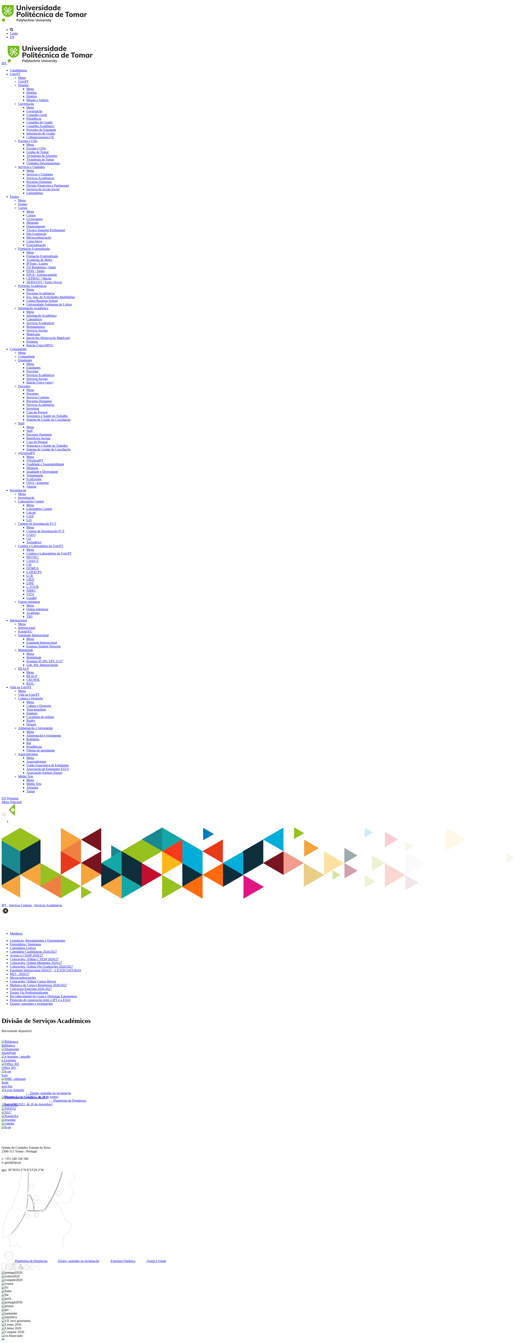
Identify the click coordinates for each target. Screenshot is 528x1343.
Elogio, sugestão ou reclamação (78, 1261)
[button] (3, 1339)
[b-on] (6, 1127)
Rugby (30, 720)
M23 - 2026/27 (19, 974)
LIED (30, 579)
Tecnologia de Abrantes (41, 156)
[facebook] (5, 1269)
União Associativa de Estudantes (47, 765)
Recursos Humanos (39, 182)
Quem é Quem (156, 1261)
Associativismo (28, 754)
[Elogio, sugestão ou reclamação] (13, 1090)
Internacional (18, 620)
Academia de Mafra (39, 260)
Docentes (24, 386)
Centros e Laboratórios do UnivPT (40, 546)
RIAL (30, 683)
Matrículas (33, 334)
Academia (33, 613)
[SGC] (7, 1112)
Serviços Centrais (37, 397)
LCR (29, 575)
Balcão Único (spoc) (39, 382)
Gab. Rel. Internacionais (42, 665)
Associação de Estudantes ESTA (47, 769)
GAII (29, 516)
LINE (30, 583)
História (23, 85)
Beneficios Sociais (38, 438)
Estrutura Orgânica (122, 1261)
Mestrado (32, 222)
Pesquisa (12, 798)
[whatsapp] (44, 1269)
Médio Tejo (25, 776)
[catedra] (8, 1123)
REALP (23, 668)
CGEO (31, 535)
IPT (4, 63)
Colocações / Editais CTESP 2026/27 (34, 959)
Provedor (32, 371)
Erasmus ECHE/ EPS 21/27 (44, 661)
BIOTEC (32, 557)
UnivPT (15, 74)
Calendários (34, 319)
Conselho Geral (36, 115)
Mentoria (32, 468)
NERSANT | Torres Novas (44, 282)
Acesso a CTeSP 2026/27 (26, 955)
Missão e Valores (37, 100)
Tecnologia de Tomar (40, 159)
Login (14, 33)
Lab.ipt (31, 512)
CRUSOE (33, 680)
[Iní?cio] (45, 22)
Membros (16, 933)
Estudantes (25, 360)
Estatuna (32, 713)
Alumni (31, 486)
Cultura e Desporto (30, 698)
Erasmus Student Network (43, 646)
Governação (26, 103)
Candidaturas (18, 70)
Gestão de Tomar (37, 152)
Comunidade (18, 349)
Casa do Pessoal (36, 412)
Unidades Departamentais (43, 163)
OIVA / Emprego (37, 483)
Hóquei (31, 724)
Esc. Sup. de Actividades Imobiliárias (50, 297)
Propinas (32, 341)
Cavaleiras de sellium (40, 717)
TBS (29, 616)
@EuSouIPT (26, 453)
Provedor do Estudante (41, 130)
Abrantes (32, 787)
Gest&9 (31, 598)
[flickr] (36, 1269)
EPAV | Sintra (35, 271)
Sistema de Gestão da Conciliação (48, 419)
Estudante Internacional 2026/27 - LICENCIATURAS (45, 970)
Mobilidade (25, 650)
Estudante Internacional (33, 635)
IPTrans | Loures (37, 263)
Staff (21, 423)
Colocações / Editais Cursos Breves (33, 981)
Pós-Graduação (36, 234)
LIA (29, 520)
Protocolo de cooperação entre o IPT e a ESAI (40, 1000)
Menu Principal (12, 802)
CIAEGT (32, 561)
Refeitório (32, 739)
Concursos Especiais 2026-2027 (31, 989)
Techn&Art (33, 542)
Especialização (36, 245)
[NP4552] (9, 1108)
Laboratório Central (31, 501)
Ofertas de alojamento (40, 750)
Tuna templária (36, 709)
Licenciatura (34, 219)
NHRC (31, 590)
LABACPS (34, 572)
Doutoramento (35, 226)
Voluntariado (34, 475)
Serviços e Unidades (31, 167)
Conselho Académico (40, 126)
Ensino (14, 196)
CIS (29, 564)
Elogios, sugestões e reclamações (31, 1003)
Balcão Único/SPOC (40, 345)
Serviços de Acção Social (42, 189)
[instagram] (12, 1269)
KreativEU (25, 631)
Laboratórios (34, 193)
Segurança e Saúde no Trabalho (47, 416)
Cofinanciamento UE (40, 137)
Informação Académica (33, 308)
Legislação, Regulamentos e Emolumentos (37, 940)
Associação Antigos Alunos (44, 772)
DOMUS (32, 568)
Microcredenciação (38, 237)
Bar (28, 743)
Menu (22, 77)
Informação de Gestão (40, 133)
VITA (30, 594)
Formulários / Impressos (25, 944)
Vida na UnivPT (20, 687)
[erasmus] (8, 1119)
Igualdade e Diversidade (42, 471)
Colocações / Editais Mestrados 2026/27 (36, 963)
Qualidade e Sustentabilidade (45, 464)
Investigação (18, 490)
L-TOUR (32, 587)
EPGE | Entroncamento (41, 274)
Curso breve (34, 241)
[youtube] (20, 1269)
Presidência (33, 118)
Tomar (30, 791)
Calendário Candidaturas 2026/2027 (33, 951)
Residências (34, 746)
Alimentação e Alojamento (35, 728)
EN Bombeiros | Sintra (41, 267)
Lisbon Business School (42, 300)
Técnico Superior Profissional (45, 230)
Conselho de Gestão (39, 122)
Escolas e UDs (27, 141)
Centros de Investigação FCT (37, 523)
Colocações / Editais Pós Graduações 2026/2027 (41, 966)
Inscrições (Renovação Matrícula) (48, 338)
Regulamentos (35, 326)
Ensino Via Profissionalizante (29, 992)
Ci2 (28, 538)
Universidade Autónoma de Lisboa (49, 304)
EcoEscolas (33, 479)
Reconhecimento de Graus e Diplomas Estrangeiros (43, 996)
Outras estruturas (29, 601)
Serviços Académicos (40, 178)
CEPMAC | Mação (38, 278)
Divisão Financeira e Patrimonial (47, 185)
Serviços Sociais (37, 330)
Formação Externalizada (34, 248)
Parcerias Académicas (32, 286)
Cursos (22, 208)
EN (12, 37)
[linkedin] (28, 1269)
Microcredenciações (23, 977)
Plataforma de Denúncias (30, 1261)
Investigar (32, 408)
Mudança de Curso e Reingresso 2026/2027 (38, 985)
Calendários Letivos (23, 948)
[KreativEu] (10, 1116)
